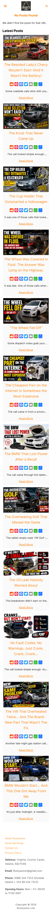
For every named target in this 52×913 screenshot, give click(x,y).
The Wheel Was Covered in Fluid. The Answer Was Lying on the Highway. (26, 264)
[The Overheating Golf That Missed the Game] (26, 500)
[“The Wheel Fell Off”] (26, 311)
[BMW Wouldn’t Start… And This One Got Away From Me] (26, 768)
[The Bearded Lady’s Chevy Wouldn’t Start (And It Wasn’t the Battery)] (26, 47)
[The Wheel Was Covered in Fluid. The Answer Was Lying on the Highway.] (26, 242)
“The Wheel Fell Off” (26, 328)
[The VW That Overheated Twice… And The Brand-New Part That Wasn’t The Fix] (26, 694)
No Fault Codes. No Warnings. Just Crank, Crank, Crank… (26, 648)
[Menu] (5, 6)
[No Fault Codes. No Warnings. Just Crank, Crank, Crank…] (26, 626)
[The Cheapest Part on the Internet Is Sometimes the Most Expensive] (26, 368)
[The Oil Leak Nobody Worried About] (26, 563)
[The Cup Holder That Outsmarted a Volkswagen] (26, 179)
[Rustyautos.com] (26, 5)
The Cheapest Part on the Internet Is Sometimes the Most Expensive (26, 390)
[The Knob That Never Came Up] (26, 116)
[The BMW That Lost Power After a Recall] (26, 437)
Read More (26, 98)
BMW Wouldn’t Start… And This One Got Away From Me (26, 791)
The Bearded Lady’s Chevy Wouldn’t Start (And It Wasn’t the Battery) (26, 70)
